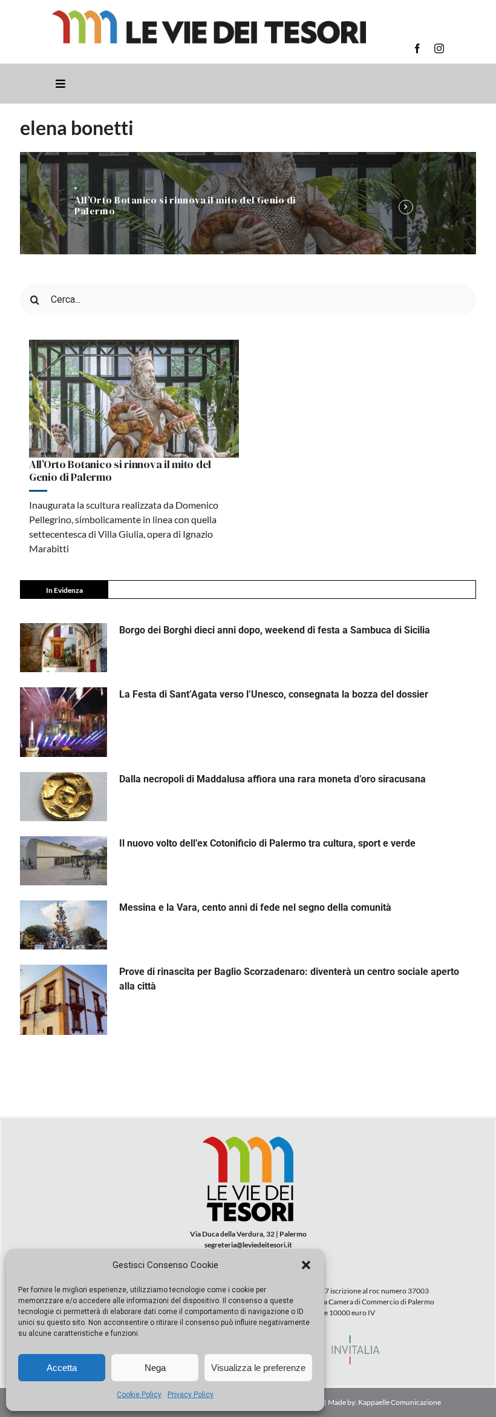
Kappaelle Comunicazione (399, 1402)
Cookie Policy (139, 1394)
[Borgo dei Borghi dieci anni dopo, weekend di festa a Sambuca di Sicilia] (63, 647)
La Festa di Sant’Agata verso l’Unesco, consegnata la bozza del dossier (273, 694)
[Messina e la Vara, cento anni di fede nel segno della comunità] (63, 925)
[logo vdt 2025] (209, 15)
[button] (306, 1265)
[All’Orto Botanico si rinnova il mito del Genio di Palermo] (134, 399)
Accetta (62, 1367)
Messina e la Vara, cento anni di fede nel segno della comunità (255, 907)
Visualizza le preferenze (258, 1367)
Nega (155, 1367)
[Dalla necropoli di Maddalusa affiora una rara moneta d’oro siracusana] (63, 796)
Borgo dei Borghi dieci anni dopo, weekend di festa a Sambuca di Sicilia (274, 630)
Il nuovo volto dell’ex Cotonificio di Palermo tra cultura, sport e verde (267, 843)
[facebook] (417, 48)
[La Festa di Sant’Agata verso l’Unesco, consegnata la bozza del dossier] (63, 722)
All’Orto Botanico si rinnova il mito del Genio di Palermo (184, 205)
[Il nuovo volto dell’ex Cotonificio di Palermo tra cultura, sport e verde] (63, 860)
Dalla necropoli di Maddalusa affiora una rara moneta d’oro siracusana (272, 779)
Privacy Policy (191, 1394)
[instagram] (439, 48)
